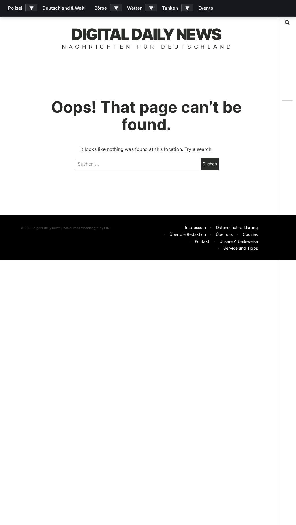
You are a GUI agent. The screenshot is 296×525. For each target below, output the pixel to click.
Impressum (195, 227)
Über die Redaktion (187, 234)
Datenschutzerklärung (237, 227)
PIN (106, 228)
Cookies (250, 234)
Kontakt (202, 241)
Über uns (224, 234)
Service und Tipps (240, 248)
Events (205, 8)
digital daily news (146, 34)
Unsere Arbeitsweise (238, 241)
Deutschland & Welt (63, 8)
